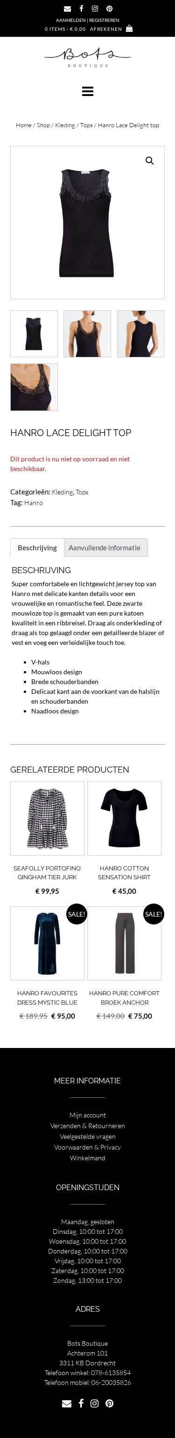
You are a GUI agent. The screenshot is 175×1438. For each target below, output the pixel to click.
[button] (87, 91)
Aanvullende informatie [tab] (104, 547)
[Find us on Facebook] (81, 8)
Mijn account (88, 1115)
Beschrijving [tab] (37, 547)
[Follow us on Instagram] (95, 8)
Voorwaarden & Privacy (87, 1147)
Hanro (33, 503)
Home (24, 125)
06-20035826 (111, 1382)
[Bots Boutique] (87, 57)
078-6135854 (111, 1372)
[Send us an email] (67, 8)
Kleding (65, 125)
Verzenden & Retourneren (87, 1126)
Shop (43, 125)
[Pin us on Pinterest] (109, 8)
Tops (86, 125)
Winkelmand (87, 1158)
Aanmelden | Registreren (87, 20)
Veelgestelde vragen (88, 1136)
